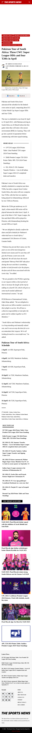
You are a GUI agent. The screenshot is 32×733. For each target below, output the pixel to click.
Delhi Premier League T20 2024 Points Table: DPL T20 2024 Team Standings (15, 160)
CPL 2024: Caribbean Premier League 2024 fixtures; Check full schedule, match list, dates (15, 598)
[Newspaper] (9, 700)
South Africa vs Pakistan (22, 419)
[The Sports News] (12, 2)
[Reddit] (3, 700)
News (14, 414)
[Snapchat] (12, 696)
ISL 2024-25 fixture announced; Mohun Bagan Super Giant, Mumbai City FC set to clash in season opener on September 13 (15, 462)
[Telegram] (6, 700)
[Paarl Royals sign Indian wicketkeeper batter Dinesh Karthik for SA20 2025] (16, 538)
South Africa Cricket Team (12, 45)
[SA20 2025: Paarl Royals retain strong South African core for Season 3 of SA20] (16, 562)
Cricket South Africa (21, 35)
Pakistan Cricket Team (10, 40)
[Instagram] (3, 696)
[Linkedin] (6, 696)
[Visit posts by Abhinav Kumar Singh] (3, 66)
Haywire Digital (16, 731)
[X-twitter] (6, 693)
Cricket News (7, 35)
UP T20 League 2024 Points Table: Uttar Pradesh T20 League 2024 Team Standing (14, 150)
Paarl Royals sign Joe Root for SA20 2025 (16, 622)
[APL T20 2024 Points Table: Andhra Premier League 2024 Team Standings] (16, 634)
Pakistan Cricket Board (11, 38)
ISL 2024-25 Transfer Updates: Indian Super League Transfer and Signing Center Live (14, 453)
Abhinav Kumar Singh (15, 64)
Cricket (11, 412)
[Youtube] (9, 693)
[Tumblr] (9, 696)
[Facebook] (3, 693)
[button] (3, 2)
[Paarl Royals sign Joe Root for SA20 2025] (16, 612)
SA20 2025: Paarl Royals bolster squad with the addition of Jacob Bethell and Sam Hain (15, 524)
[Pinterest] (12, 693)
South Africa (7, 42)
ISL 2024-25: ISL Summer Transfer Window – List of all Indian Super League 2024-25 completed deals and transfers (15, 445)
